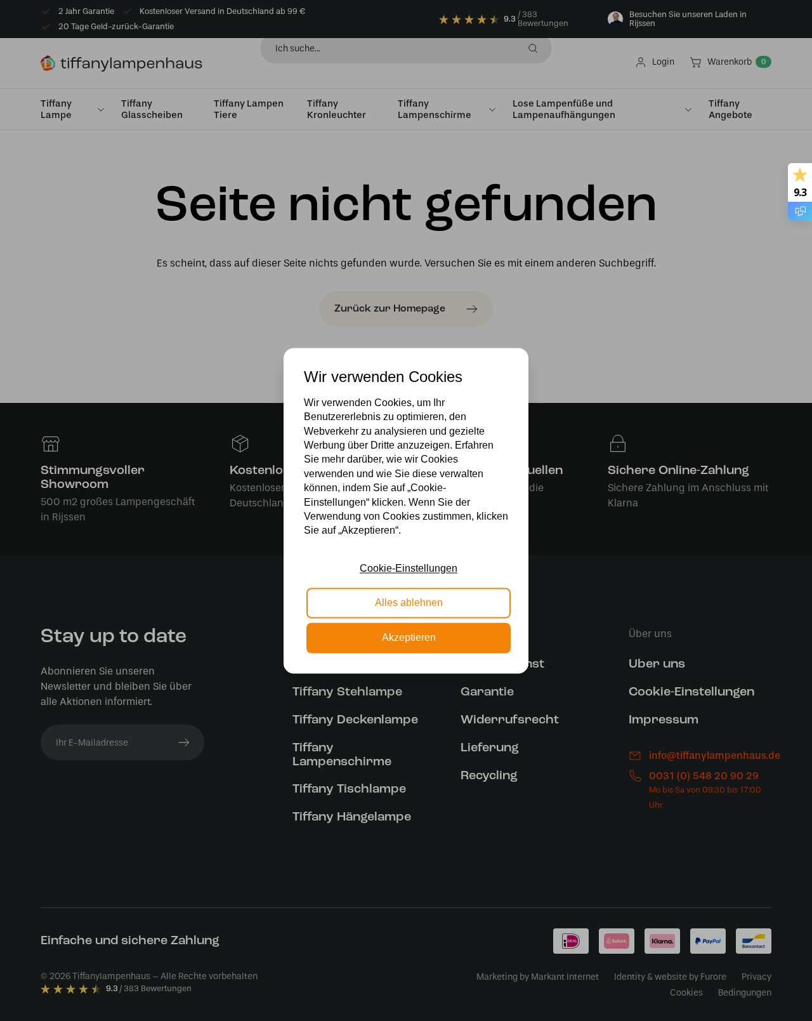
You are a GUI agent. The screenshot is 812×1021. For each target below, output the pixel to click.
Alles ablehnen (409, 603)
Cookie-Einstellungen (408, 568)
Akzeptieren (409, 637)
